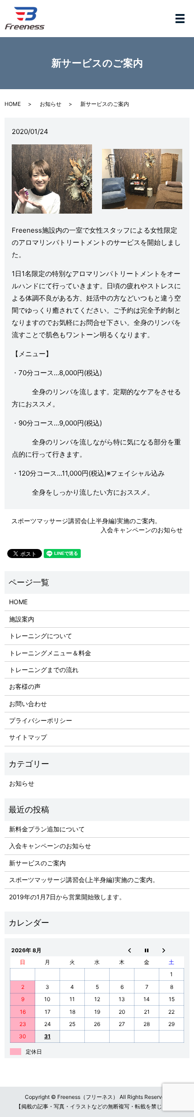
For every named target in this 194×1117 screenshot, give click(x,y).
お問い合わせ (28, 703)
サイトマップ (28, 737)
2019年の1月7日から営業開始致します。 (67, 897)
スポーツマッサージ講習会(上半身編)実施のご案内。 (86, 521)
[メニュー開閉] (180, 18)
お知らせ (50, 103)
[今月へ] (146, 950)
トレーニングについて (40, 636)
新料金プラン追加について (47, 829)
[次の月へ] (171, 950)
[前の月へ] (122, 950)
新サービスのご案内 (37, 863)
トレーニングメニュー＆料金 (50, 653)
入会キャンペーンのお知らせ (142, 530)
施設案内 (21, 619)
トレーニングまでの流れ (44, 669)
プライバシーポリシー (40, 720)
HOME (13, 103)
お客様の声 (25, 686)
